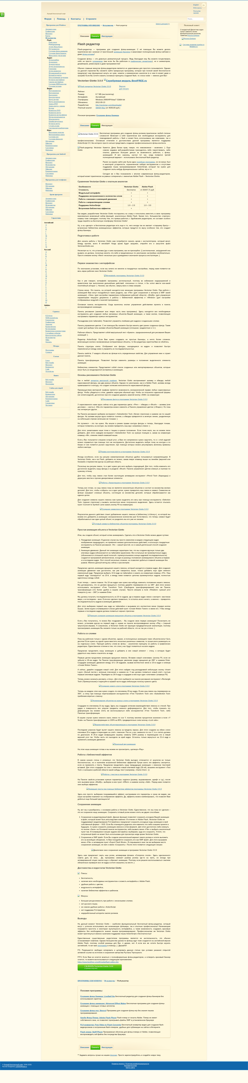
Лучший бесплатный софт (56, 13)
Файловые (49, 150)
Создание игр (54, 137)
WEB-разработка (51, 318)
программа (102, 946)
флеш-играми (88, 54)
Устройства (49, 371)
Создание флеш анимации (58, 51)
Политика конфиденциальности (137, 1064)
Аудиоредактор (54, 64)
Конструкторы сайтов (53, 335)
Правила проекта (118, 1064)
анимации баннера (122, 52)
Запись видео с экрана (57, 106)
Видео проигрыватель (57, 102)
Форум (49, 19)
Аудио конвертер (55, 71)
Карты (47, 36)
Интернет (48, 33)
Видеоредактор (54, 97)
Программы (49, 350)
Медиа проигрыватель (57, 117)
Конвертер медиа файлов (58, 115)
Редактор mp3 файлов (56, 80)
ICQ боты (48, 316)
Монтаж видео (54, 119)
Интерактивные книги (57, 135)
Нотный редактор (55, 75)
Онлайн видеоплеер (56, 121)
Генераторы (49, 320)
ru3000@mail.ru (21, 1066)
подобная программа (146, 162)
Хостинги (48, 405)
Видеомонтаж (54, 93)
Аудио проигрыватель (57, 66)
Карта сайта (130, 1068)
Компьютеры (50, 394)
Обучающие (49, 141)
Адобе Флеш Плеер (56, 47)
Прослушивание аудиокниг (58, 77)
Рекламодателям (130, 1066)
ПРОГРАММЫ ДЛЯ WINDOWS (89, 25)
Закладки (48, 324)
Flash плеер (53, 42)
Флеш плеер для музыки (57, 55)
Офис (47, 340)
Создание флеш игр (56, 139)
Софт (47, 369)
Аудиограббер (54, 60)
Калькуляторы (50, 326)
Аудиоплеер (53, 62)
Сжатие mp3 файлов (56, 82)
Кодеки (51, 108)
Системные (49, 148)
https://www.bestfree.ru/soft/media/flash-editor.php (98, 962)
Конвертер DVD (54, 110)
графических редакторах (141, 61)
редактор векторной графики (104, 380)
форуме (113, 1055)
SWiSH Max (100, 108)
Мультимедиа (108, 25)
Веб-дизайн (49, 363)
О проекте (91, 19)
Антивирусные (50, 29)
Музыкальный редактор (57, 73)
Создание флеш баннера (57, 53)
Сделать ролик (54, 126)
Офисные (48, 143)
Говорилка (52, 69)
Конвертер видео (55, 113)
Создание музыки (55, 86)
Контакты (77, 19)
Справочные (50, 403)
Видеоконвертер (55, 91)
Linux (47, 360)
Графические (50, 31)
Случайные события (52, 333)
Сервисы (48, 352)
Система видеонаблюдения (58, 128)
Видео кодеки (54, 99)
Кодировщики (50, 329)
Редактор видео (54, 124)
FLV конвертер (54, 49)
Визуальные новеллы (56, 132)
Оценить (48, 342)
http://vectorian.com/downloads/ (109, 105)
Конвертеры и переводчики (55, 331)
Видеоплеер (53, 95)
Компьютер (49, 367)
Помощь (63, 19)
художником (97, 61)
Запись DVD (53, 104)
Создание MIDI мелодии (57, 84)
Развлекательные (51, 146)
